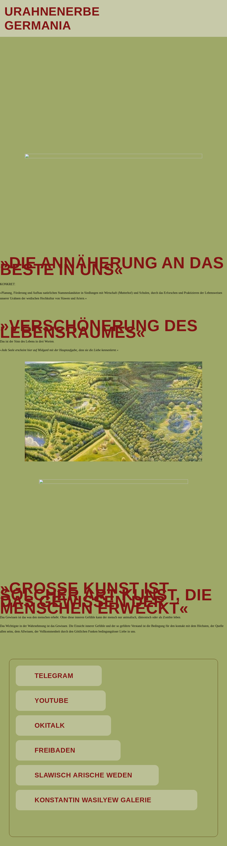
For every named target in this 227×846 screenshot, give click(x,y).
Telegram (54, 675)
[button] (189, 18)
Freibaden (55, 750)
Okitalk (50, 725)
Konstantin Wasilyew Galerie (93, 800)
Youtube (51, 700)
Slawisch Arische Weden (83, 775)
